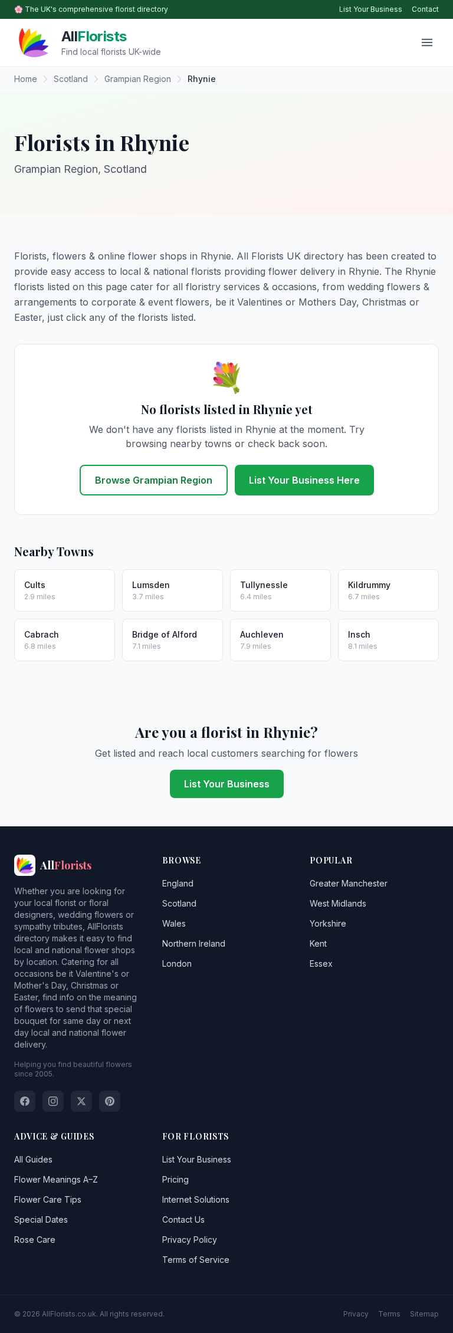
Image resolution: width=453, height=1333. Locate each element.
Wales (174, 923)
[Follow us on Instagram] (53, 1101)
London (177, 963)
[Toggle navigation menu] (427, 42)
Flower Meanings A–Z (56, 1179)
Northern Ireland (193, 943)
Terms (389, 1313)
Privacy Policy (189, 1239)
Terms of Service (195, 1260)
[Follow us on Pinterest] (109, 1101)
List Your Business (370, 9)
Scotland (179, 903)
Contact (425, 9)
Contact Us (183, 1219)
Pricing (175, 1179)
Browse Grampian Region (153, 480)
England (177, 883)
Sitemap (424, 1313)
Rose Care (34, 1239)
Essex (321, 963)
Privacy (356, 1313)
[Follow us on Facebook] (24, 1101)
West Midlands (338, 903)
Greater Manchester (349, 883)
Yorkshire (328, 923)
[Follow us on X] (81, 1101)
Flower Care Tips (47, 1199)
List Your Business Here (304, 480)
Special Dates (41, 1219)
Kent (318, 943)
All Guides (33, 1159)
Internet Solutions (195, 1199)
